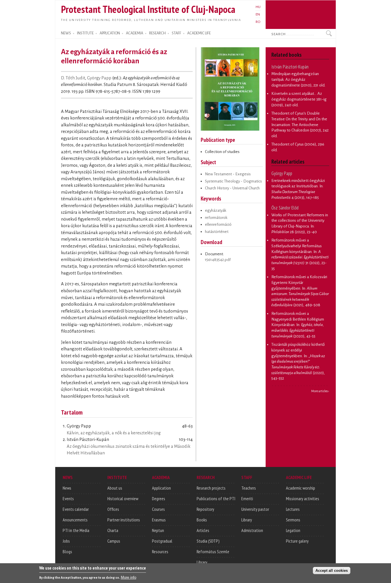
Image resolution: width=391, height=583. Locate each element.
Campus (113, 541)
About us (114, 488)
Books (202, 520)
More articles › (320, 391)
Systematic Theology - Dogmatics (233, 181)
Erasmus (159, 520)
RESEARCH (157, 33)
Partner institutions (123, 520)
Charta (112, 530)
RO (258, 22)
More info (128, 577)
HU (258, 7)
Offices (113, 509)
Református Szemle (213, 551)
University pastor (255, 509)
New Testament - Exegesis (228, 174)
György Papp (99, 78)
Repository (205, 509)
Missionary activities (302, 498)
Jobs (66, 541)
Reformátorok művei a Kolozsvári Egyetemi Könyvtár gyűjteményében (299, 282)
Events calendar (76, 509)
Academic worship (300, 488)
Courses (158, 509)
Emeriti (247, 498)
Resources (160, 551)
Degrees (158, 498)
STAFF (176, 33)
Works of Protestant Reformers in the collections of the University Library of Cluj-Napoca (299, 220)
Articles (203, 530)
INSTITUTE (85, 33)
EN (258, 14)
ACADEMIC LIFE (199, 33)
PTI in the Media (76, 530)
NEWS (66, 33)
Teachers (248, 488)
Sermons (293, 520)
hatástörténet (216, 231)
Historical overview (122, 498)
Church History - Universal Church (232, 188)
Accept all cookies (331, 570)
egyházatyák (215, 210)
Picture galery (297, 541)
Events (68, 498)
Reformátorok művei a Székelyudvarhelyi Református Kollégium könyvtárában (296, 246)
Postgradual (162, 541)
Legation (293, 530)
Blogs (67, 551)
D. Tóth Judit (73, 78)
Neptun (158, 530)
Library (202, 562)
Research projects (211, 488)
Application (161, 488)
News (67, 488)
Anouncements (75, 520)
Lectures (293, 509)
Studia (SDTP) (208, 541)
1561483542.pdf (218, 260)
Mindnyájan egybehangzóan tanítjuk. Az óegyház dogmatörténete (295, 79)
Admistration (252, 530)
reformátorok (216, 217)
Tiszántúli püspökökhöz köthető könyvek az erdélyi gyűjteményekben (298, 350)
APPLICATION (110, 33)
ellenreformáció (218, 224)
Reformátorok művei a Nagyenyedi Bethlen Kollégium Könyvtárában (297, 319)
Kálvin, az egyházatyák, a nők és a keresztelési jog (114, 433)
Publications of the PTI (216, 498)
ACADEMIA (134, 33)
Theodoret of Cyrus (287, 144)
